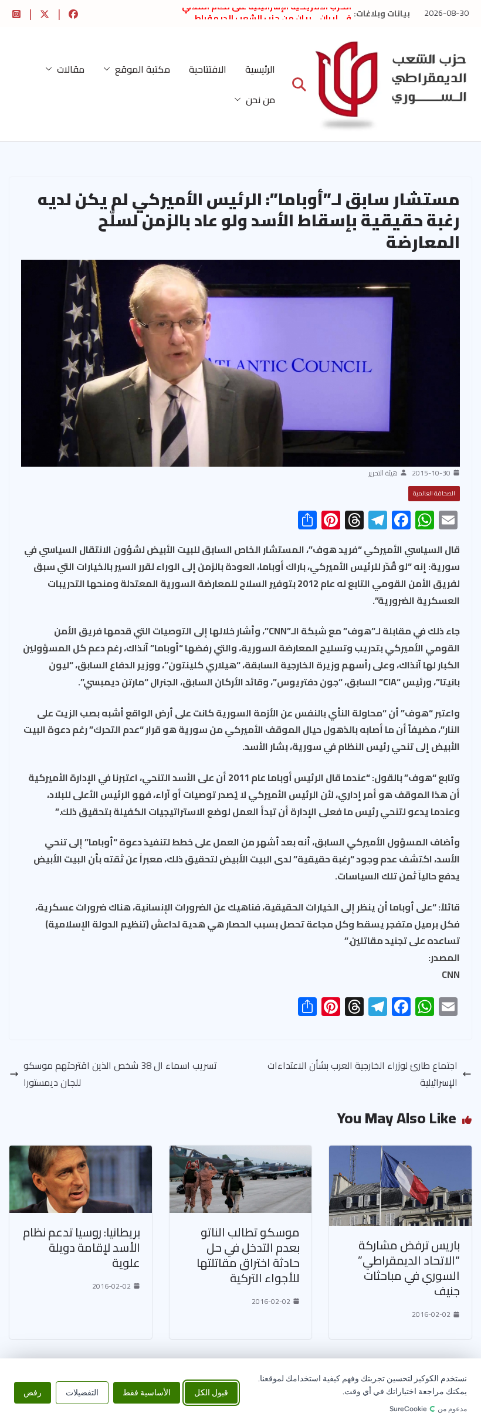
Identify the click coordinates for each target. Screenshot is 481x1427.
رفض (32, 1393)
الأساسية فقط (147, 1393)
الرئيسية (260, 69)
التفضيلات (82, 1393)
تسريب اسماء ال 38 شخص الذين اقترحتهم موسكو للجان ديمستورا (120, 1074)
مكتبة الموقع (142, 69)
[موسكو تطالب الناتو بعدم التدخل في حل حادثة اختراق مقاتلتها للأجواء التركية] (241, 1154)
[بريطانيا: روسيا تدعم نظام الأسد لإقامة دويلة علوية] (80, 1154)
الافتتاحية (207, 69)
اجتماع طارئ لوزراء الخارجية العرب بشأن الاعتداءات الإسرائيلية (362, 1074)
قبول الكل (211, 1393)
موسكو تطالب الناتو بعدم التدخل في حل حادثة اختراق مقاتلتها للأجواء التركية (248, 1255)
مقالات (70, 69)
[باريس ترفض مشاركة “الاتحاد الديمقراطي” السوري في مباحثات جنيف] (400, 1154)
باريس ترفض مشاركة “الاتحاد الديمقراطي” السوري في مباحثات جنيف (409, 1268)
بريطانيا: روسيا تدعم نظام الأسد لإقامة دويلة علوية (81, 1247)
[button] (109, 69)
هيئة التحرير (383, 473)
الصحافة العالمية (434, 493)
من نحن (260, 99)
